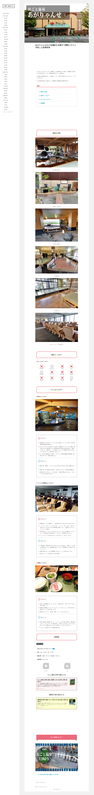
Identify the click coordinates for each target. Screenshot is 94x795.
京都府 (5, 76)
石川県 (5, 65)
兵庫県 (5, 79)
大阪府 (5, 74)
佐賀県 (5, 102)
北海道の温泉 (6, 13)
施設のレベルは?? (45, 95)
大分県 (5, 104)
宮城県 (5, 20)
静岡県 (5, 55)
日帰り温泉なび (8, 6)
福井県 (5, 67)
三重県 (5, 69)
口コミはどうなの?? (45, 99)
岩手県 (5, 18)
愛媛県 (5, 97)
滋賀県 (5, 81)
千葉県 (5, 34)
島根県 (5, 90)
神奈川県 (6, 39)
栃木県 (5, 36)
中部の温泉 (5, 46)
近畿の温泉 (5, 72)
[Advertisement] (56, 59)
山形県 (5, 22)
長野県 (5, 51)
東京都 (5, 29)
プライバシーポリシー (8, 111)
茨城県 (5, 44)
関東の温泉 (5, 27)
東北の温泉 (5, 15)
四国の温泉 (5, 95)
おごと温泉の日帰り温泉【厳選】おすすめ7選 (47, 774)
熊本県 (5, 109)
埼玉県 (5, 32)
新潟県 (5, 48)
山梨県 (5, 53)
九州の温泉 (5, 100)
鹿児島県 (6, 107)
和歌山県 (6, 86)
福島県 (5, 25)
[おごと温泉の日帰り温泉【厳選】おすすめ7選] (56, 771)
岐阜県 (5, 60)
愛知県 (5, 58)
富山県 (5, 62)
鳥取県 (5, 93)
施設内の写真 (44, 91)
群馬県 (5, 41)
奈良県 (5, 83)
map (53, 648)
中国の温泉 (5, 88)
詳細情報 (43, 103)
